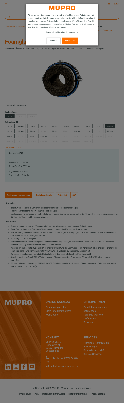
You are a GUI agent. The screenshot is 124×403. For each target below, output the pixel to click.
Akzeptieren (70, 40)
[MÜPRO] (62, 8)
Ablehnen (54, 40)
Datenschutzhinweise (55, 32)
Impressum (73, 32)
